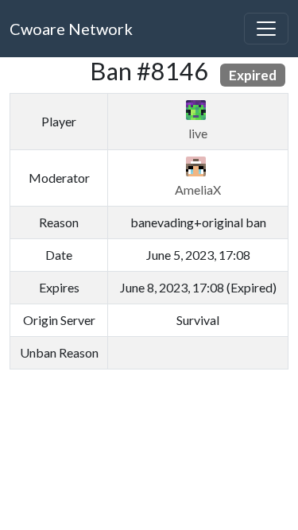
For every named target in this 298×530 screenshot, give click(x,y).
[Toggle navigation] (266, 28)
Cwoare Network (71, 28)
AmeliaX (198, 189)
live (197, 133)
